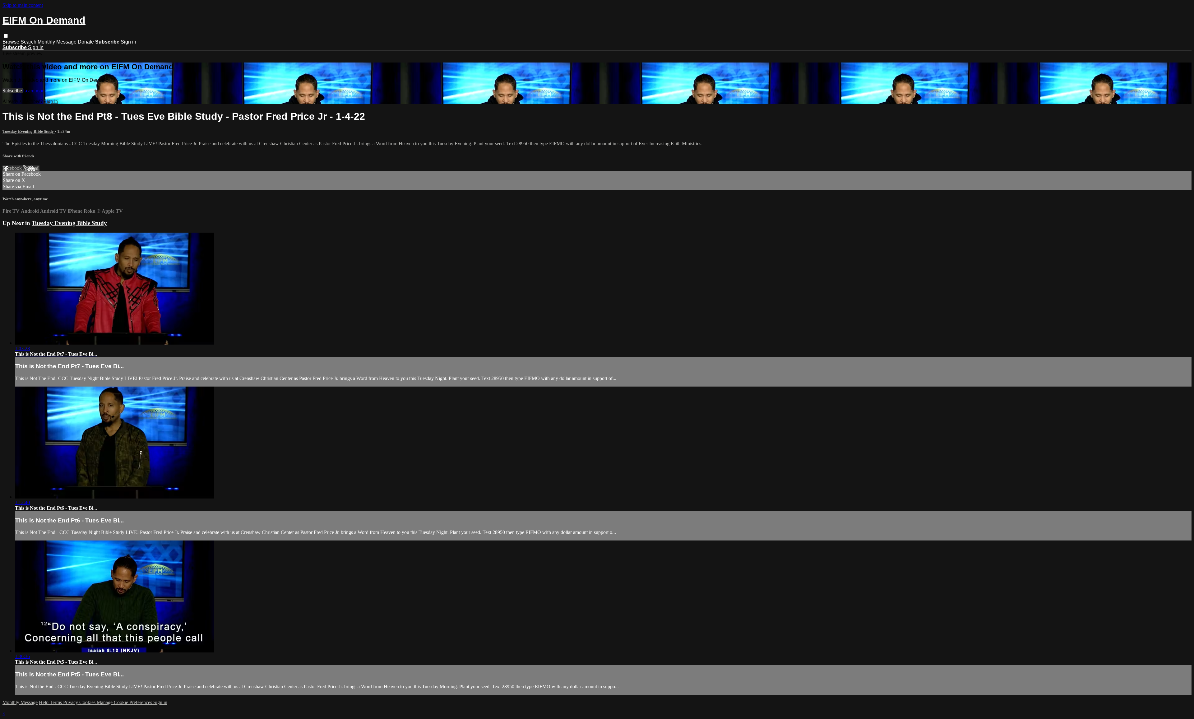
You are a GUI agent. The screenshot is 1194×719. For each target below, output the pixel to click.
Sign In (36, 47)
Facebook (12, 168)
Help (44, 702)
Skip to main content (22, 5)
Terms (56, 702)
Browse (11, 41)
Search (29, 41)
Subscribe (12, 90)
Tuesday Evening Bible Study (28, 131)
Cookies (88, 702)
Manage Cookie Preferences (125, 702)
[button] (6, 36)
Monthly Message (57, 41)
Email (33, 168)
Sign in (128, 41)
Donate (86, 41)
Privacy (71, 702)
